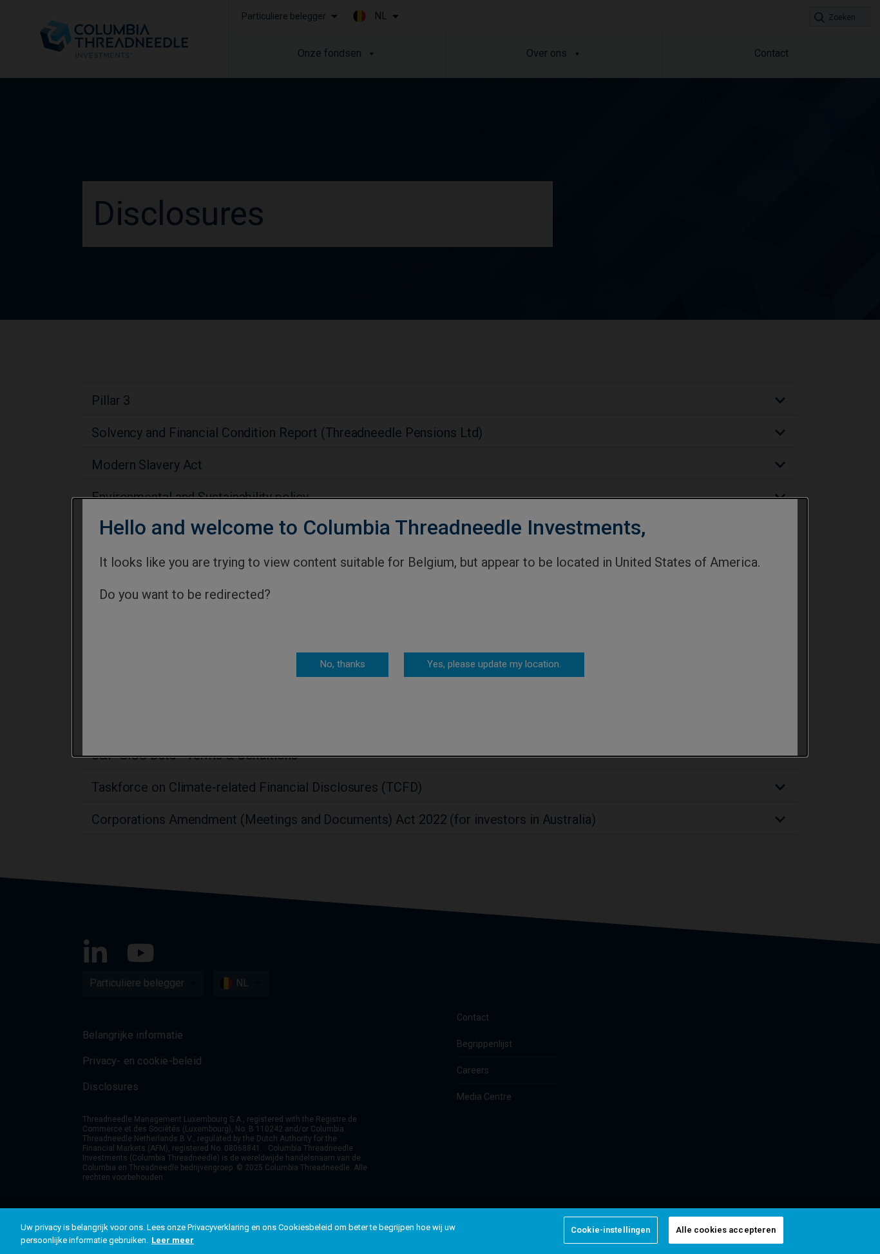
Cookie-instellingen (610, 1230)
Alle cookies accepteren (726, 1230)
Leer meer (172, 1240)
